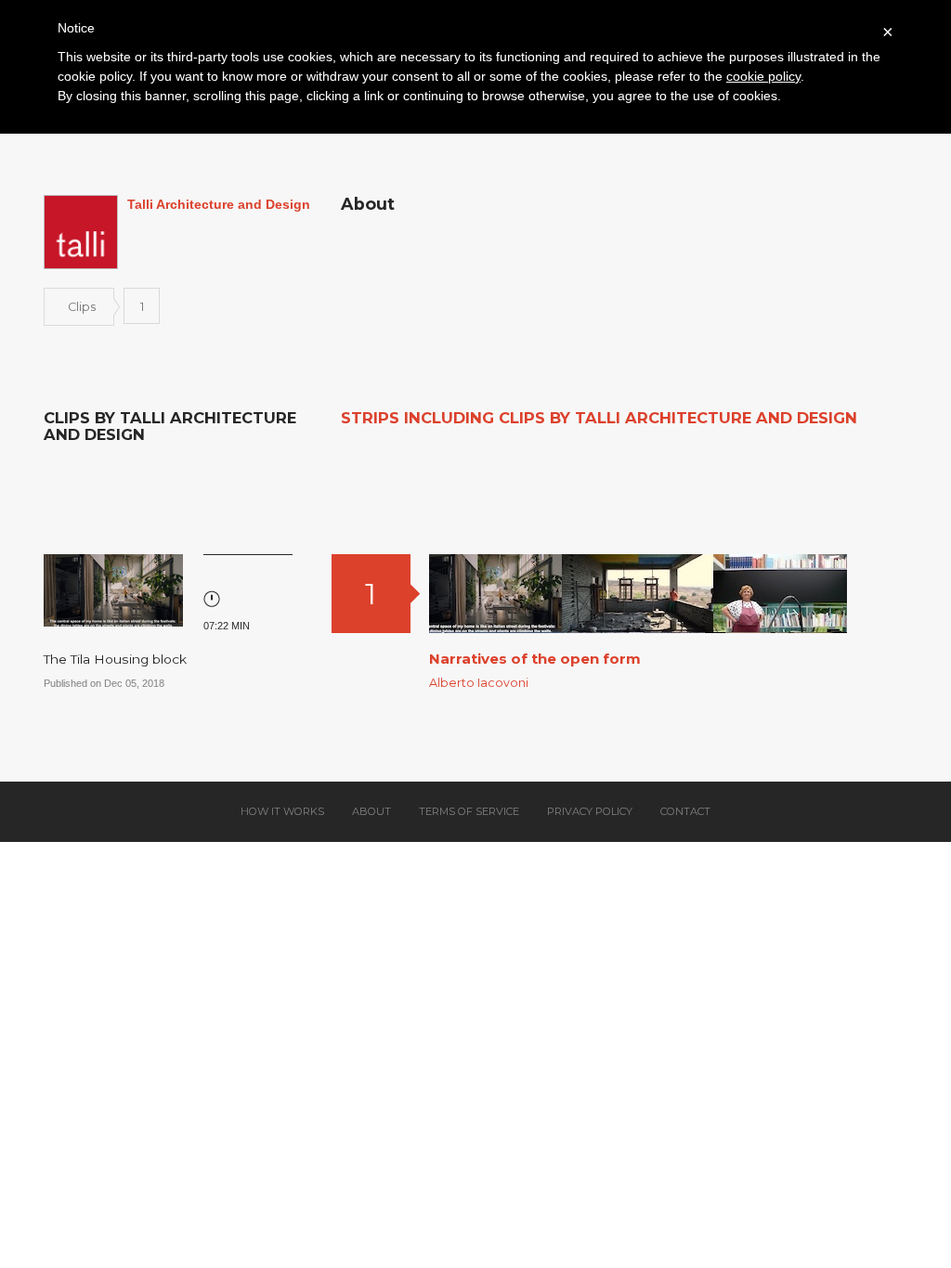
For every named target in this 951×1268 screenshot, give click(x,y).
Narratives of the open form (535, 658)
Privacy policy (589, 811)
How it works (282, 811)
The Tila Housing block (115, 659)
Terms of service (469, 811)
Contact (685, 811)
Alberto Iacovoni (478, 683)
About (371, 811)
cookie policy (763, 76)
